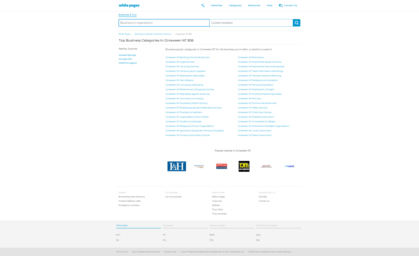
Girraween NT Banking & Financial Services (187, 57)
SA (117, 240)
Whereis (216, 205)
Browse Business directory (132, 196)
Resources (254, 5)
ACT (118, 235)
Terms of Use (122, 252)
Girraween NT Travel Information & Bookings (260, 71)
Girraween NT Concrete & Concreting (184, 98)
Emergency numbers (129, 205)
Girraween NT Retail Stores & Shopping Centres (189, 89)
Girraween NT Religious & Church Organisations (189, 126)
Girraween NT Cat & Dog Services (182, 66)
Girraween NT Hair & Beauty (179, 80)
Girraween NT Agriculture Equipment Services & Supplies (194, 130)
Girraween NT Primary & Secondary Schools (187, 135)
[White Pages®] (129, 5)
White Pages (124, 34)
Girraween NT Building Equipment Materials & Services (193, 107)
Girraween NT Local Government (254, 130)
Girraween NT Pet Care (249, 98)
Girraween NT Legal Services (179, 62)
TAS (211, 240)
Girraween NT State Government (255, 135)
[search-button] (296, 22)
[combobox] (164, 22)
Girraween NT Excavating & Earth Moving (186, 103)
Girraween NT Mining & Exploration (255, 85)
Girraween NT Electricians (251, 57)
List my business (173, 196)
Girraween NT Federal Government (256, 117)
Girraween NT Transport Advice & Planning (259, 75)
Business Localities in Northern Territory (153, 34)
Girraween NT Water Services (252, 107)
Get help (263, 196)
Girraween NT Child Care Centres (255, 112)
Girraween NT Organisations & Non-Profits (187, 117)
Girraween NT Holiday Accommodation (258, 80)
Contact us (264, 201)
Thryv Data (217, 209)
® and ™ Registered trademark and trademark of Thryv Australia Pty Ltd (212, 252)
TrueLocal (217, 201)
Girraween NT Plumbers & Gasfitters (183, 112)
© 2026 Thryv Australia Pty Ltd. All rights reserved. (269, 252)
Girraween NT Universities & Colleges (256, 121)
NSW (212, 235)
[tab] (129, 15)
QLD (258, 235)
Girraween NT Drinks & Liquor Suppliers (185, 71)
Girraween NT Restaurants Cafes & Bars (185, 75)
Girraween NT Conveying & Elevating (184, 85)
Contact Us (290, 5)
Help (269, 5)
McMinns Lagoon (128, 63)
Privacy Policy (170, 252)
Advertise (216, 5)
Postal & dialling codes (130, 201)
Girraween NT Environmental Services (257, 103)
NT (164, 235)
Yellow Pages (218, 196)
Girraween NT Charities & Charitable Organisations (263, 126)
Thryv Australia (219, 213)
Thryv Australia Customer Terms (146, 252)
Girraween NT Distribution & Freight (256, 89)
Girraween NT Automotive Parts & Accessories (261, 66)
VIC (164, 240)
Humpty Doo (125, 59)
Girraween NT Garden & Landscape (183, 121)
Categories (235, 5)
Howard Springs (127, 55)
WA (258, 240)
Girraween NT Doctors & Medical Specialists (260, 94)
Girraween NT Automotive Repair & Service (259, 62)
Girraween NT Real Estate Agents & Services (187, 94)
